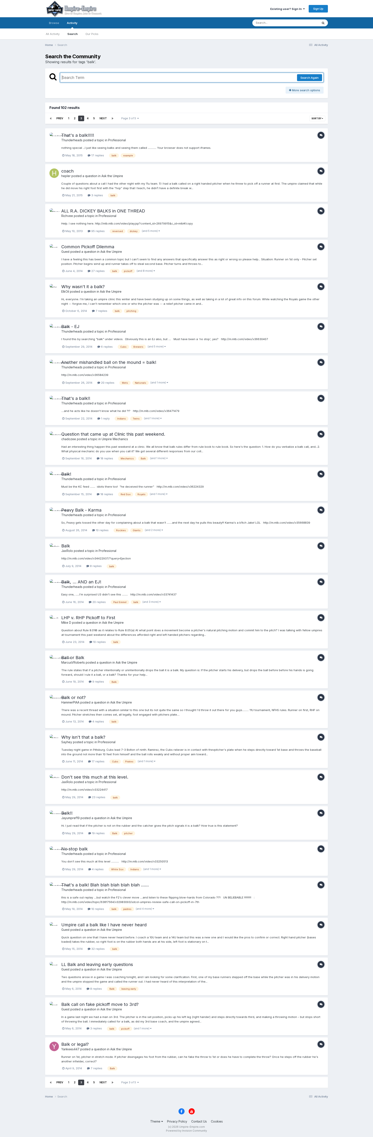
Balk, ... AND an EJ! (81, 581)
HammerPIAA (70, 702)
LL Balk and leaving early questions (97, 964)
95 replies (97, 231)
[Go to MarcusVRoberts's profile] (54, 659)
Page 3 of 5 (129, 118)
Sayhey (66, 742)
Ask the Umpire (112, 176)
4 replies (98, 721)
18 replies (106, 458)
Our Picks (91, 34)
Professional (117, 140)
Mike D (66, 622)
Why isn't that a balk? (83, 737)
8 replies (95, 566)
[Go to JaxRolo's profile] (54, 548)
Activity (72, 23)
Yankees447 (70, 1049)
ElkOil (65, 291)
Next (103, 118)
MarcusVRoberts (73, 662)
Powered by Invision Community (186, 1130)
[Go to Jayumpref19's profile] (54, 815)
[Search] (323, 22)
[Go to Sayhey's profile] (54, 739)
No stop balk (74, 848)
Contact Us (199, 1121)
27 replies (97, 271)
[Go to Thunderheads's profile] (54, 137)
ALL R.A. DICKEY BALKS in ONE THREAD (103, 211)
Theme (155, 1121)
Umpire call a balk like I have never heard (104, 924)
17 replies (97, 155)
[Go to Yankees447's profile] (54, 1046)
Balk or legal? (75, 1044)
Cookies (217, 1121)
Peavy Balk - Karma (81, 510)
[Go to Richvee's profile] (54, 213)
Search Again (309, 77)
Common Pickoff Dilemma (87, 246)
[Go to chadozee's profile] (54, 436)
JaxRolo (67, 551)
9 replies (98, 681)
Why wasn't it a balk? (83, 286)
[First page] (51, 118)
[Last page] (112, 118)
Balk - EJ (70, 326)
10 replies (102, 530)
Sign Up (318, 8)
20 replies (107, 382)
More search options (305, 90)
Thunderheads (71, 140)
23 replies (98, 797)
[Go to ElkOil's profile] (54, 289)
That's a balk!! (75, 398)
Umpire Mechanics (115, 439)
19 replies (98, 833)
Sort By (316, 118)
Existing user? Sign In (286, 9)
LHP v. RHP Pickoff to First (88, 617)
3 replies (96, 195)
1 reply (105, 418)
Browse (54, 23)
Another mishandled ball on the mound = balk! (108, 362)
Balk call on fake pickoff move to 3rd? (100, 1004)
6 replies (106, 346)
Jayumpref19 (70, 818)
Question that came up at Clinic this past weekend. (113, 434)
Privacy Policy (177, 1121)
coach (67, 171)
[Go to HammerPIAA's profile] (54, 699)
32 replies (97, 948)
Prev (59, 118)
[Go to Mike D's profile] (54, 620)
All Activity (53, 34)
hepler (66, 176)
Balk (65, 545)
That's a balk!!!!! (77, 135)
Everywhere (305, 22)
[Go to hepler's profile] (54, 173)
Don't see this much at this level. (94, 777)
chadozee (68, 439)
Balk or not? (73, 697)
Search (72, 34)
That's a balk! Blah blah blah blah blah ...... (105, 884)
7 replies (101, 311)
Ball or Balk (72, 657)
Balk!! (67, 813)
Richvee (67, 216)
